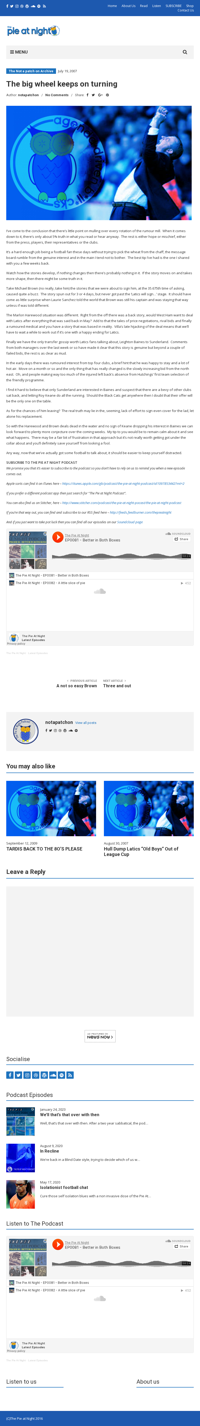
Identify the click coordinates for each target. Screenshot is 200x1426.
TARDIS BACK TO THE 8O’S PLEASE (44, 849)
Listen (156, 6)
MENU (21, 52)
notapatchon (28, 95)
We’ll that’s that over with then (69, 1114)
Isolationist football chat (64, 1187)
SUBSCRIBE (174, 6)
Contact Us (186, 10)
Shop (190, 6)
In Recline (49, 1151)
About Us (128, 6)
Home (112, 6)
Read (144, 6)
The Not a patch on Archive (31, 71)
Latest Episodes (38, 653)
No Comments (56, 95)
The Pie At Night (16, 653)
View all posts (85, 723)
